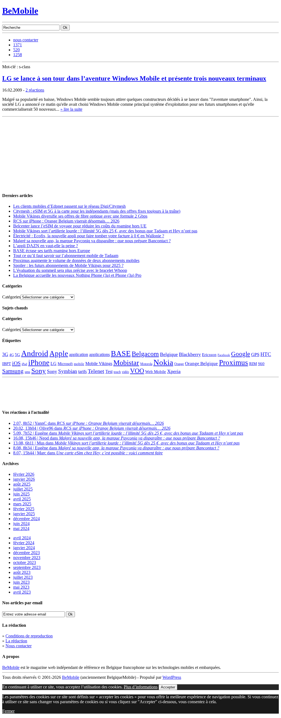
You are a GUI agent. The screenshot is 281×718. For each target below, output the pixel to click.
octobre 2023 (24, 562)
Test (109, 371)
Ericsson (209, 354)
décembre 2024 (26, 518)
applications (99, 354)
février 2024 (23, 542)
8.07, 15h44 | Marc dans (88, 453)
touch (117, 372)
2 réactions (35, 90)
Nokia (163, 362)
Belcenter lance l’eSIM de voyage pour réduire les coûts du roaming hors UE (80, 226)
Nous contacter (18, 645)
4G (11, 355)
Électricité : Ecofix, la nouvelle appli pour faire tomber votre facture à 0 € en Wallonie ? (88, 235)
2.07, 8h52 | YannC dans (88, 423)
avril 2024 (22, 537)
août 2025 (21, 484)
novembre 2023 (26, 557)
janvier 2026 (24, 479)
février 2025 (23, 508)
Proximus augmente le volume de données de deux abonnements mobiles (76, 260)
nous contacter (25, 40)
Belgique (169, 354)
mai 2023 (21, 587)
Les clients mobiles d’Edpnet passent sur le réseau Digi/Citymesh (69, 206)
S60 (261, 363)
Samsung (13, 371)
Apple (58, 353)
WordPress (171, 677)
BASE (121, 353)
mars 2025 (22, 504)
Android (34, 353)
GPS (255, 354)
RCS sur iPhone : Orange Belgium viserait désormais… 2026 (66, 221)
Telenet (96, 371)
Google (240, 354)
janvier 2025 (24, 513)
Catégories (11, 297)
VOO (137, 370)
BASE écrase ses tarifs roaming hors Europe (51, 250)
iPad (24, 364)
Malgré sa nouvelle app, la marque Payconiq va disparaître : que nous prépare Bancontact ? (92, 240)
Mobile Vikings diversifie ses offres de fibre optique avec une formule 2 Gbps (80, 216)
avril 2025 (22, 499)
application (78, 354)
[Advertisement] (43, 153)
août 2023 (21, 572)
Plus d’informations (141, 687)
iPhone (38, 362)
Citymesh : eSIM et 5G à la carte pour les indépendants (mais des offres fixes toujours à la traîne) (96, 211)
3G (5, 354)
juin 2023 (21, 582)
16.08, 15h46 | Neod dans (116, 438)
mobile (79, 364)
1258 (17, 54)
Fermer (8, 711)
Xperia (174, 371)
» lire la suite (71, 109)
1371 (17, 44)
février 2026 (23, 474)
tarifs (82, 371)
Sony (38, 370)
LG (53, 363)
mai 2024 (21, 528)
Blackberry (190, 354)
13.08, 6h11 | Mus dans (126, 443)
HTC (265, 354)
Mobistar (126, 363)
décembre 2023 (26, 552)
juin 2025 (21, 494)
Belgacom (145, 353)
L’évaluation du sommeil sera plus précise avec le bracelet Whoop (70, 270)
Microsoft (65, 363)
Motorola (146, 364)
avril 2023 (22, 592)
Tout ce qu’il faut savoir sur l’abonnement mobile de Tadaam (65, 255)
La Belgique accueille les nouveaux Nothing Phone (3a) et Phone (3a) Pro (77, 275)
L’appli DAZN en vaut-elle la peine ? (45, 245)
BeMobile (20, 11)
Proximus (233, 362)
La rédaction (16, 641)
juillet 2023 (23, 577)
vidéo (125, 372)
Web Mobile (155, 371)
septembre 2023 (27, 567)
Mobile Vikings (98, 363)
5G (17, 354)
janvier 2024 (24, 547)
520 (16, 49)
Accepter (168, 687)
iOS (16, 363)
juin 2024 (21, 523)
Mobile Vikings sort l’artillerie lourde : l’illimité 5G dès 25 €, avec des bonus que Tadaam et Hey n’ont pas (105, 231)
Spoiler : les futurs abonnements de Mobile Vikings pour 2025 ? (68, 265)
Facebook (224, 355)
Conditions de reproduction (29, 636)
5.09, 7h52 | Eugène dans (128, 433)
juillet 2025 (23, 489)
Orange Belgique (201, 363)
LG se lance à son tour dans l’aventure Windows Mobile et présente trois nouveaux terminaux (134, 78)
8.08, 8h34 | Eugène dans (116, 448)
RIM (253, 363)
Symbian (67, 371)
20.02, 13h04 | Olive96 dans (91, 428)
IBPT (6, 363)
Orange (179, 364)
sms (27, 372)
